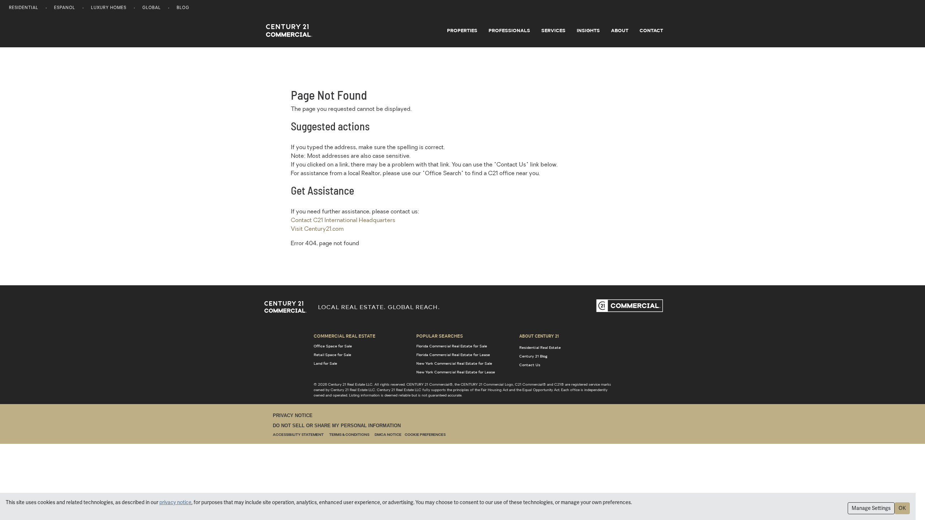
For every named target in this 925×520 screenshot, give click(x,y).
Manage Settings (871, 508)
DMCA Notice (388, 435)
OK (902, 508)
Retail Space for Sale (332, 354)
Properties (462, 30)
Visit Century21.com (317, 229)
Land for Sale (325, 363)
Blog (183, 8)
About (619, 30)
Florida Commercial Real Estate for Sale (451, 345)
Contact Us (529, 364)
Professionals (509, 30)
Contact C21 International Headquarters (343, 221)
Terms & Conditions (349, 435)
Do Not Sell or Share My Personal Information (337, 425)
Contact (651, 30)
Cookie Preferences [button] (425, 435)
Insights (588, 30)
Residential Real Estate (540, 347)
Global (151, 8)
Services (553, 30)
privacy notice (175, 502)
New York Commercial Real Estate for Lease (455, 371)
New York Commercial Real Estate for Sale (454, 363)
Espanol (64, 8)
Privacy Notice (293, 415)
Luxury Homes (108, 8)
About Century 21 (539, 335)
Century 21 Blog (533, 356)
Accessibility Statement (298, 435)
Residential (23, 8)
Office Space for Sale (333, 345)
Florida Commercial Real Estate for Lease (453, 354)
